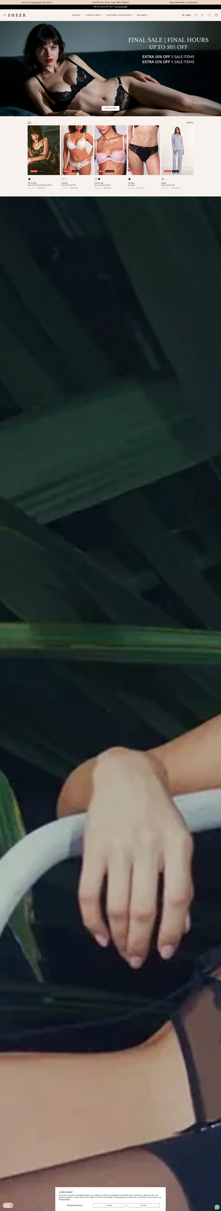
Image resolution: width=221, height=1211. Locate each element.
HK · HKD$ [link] (186, 15)
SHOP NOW (110, 108)
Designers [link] (142, 15)
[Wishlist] (209, 15)
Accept (109, 1205)
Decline (144, 1205)
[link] (202, 15)
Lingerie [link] (76, 15)
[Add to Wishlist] (57, 128)
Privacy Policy (64, 1199)
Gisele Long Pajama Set (168, 185)
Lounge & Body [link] (93, 15)
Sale (29, 122)
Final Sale (36, 2)
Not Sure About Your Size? (110, 7)
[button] (4, 15)
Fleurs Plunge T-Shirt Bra (68, 185)
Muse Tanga (131, 185)
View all (189, 122)
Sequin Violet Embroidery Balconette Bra (40, 185)
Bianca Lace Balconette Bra (102, 185)
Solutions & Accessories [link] (118, 15)
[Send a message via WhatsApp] (217, 1207)
